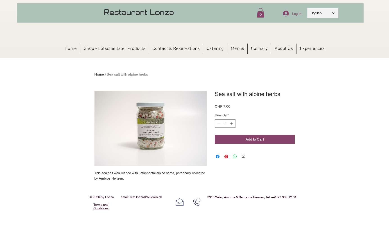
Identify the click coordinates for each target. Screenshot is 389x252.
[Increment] (232, 123)
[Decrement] (218, 123)
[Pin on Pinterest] (226, 156)
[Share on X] (243, 156)
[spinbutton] (225, 123)
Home (99, 74)
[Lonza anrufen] (196, 201)
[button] (261, 13)
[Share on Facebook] (217, 156)
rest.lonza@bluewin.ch (146, 197)
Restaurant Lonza (139, 12)
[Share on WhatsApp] (234, 156)
